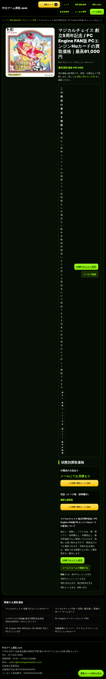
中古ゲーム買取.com (14, 8)
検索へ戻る (82, 587)
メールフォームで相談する (75, 568)
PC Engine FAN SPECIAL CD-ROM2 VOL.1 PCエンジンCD (27, 630)
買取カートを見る (67, 587)
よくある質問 (80, 11)
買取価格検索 (80, 4)
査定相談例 (64, 11)
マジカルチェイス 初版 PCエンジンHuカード (27, 608)
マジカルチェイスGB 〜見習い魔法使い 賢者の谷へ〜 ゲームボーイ (77, 610)
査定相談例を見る (84, 583)
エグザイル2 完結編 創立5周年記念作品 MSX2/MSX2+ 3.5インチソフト (25, 620)
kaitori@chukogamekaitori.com (25, 662)
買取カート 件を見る (91, 673)
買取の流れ (97, 4)
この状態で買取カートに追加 (79, 483)
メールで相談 (89, 274)
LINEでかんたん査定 (86, 266)
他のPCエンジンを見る (81, 574)
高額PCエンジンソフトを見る (73, 579)
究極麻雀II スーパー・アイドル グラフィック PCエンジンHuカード (76, 630)
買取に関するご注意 (86, 76)
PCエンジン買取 (29, 20)
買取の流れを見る (67, 583)
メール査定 (97, 11)
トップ (66, 4)
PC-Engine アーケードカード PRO (72, 618)
